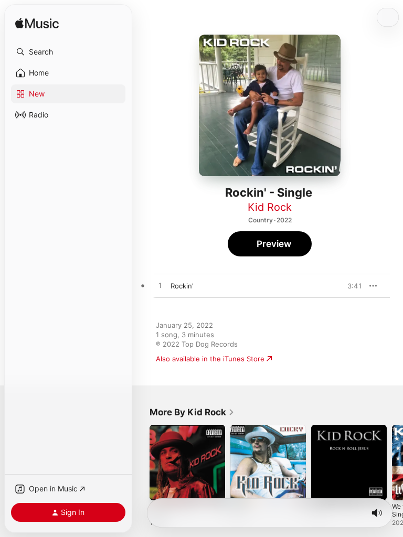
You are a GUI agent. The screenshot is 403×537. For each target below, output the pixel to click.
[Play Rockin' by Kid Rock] (160, 286)
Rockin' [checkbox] (182, 286)
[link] (192, 412)
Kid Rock (270, 207)
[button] (68, 52)
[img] (37, 24)
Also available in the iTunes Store (210, 359)
